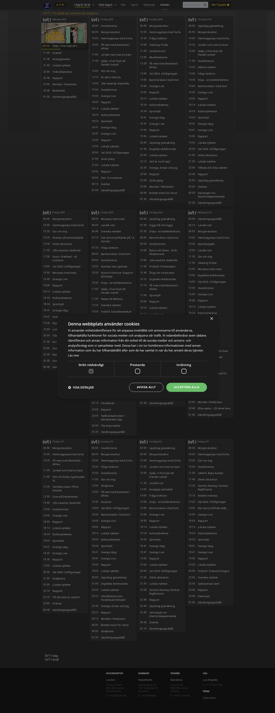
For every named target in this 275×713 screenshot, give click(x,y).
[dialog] (137, 356)
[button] (81, 387)
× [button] (211, 318)
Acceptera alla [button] (186, 387)
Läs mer (73, 355)
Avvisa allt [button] (146, 387)
